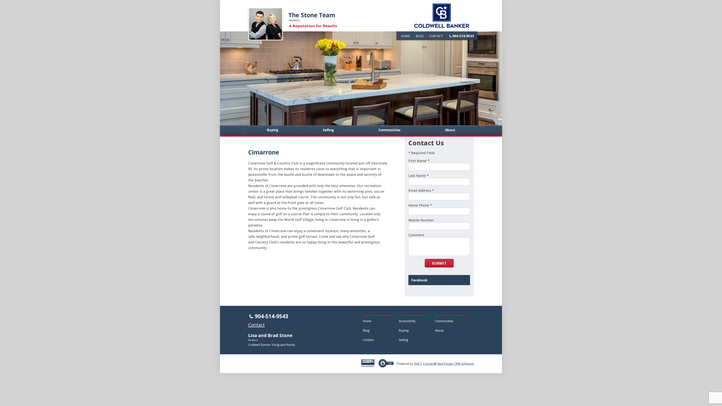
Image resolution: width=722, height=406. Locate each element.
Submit (439, 263)
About (450, 130)
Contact (436, 36)
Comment (416, 235)
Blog (419, 36)
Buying (272, 130)
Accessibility (407, 321)
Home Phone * (420, 205)
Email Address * (421, 190)
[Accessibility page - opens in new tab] (387, 365)
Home (405, 36)
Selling (328, 130)
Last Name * (418, 175)
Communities (389, 130)
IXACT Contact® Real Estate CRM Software (444, 364)
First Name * (418, 160)
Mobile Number (421, 220)
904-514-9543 (463, 36)
